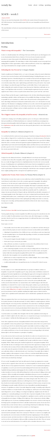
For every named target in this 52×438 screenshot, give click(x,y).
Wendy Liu (6, 5)
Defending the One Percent (10, 70)
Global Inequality (7, 153)
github (33, 435)
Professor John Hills (11, 210)
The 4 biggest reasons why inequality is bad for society (19, 114)
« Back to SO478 (5, 18)
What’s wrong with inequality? (11, 50)
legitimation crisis (8, 125)
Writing (41, 5)
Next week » (47, 34)
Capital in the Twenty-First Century (13, 175)
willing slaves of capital (15, 289)
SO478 (24, 20)
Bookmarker (43, 136)
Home (30, 5)
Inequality (4, 132)
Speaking (48, 5)
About (35, 5)
